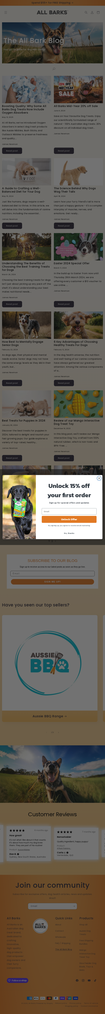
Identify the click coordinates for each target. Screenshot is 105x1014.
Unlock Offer (69, 519)
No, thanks (69, 532)
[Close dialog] (99, 478)
